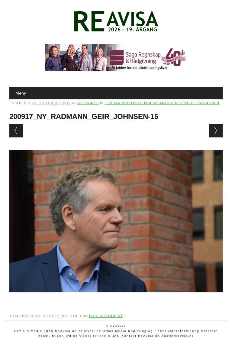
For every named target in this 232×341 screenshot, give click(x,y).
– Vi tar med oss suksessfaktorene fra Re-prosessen (162, 103)
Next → (216, 130)
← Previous (16, 130)
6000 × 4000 (88, 103)
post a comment (106, 316)
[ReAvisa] (116, 31)
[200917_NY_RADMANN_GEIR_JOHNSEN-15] (116, 298)
